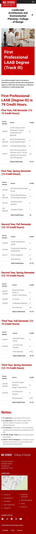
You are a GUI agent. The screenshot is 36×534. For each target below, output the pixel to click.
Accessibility (5, 530)
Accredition (7, 501)
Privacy (12, 530)
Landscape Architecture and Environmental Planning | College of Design (18, 15)
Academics (7, 508)
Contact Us (7, 494)
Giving (23, 503)
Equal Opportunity (9, 505)
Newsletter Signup (26, 500)
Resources (19, 530)
